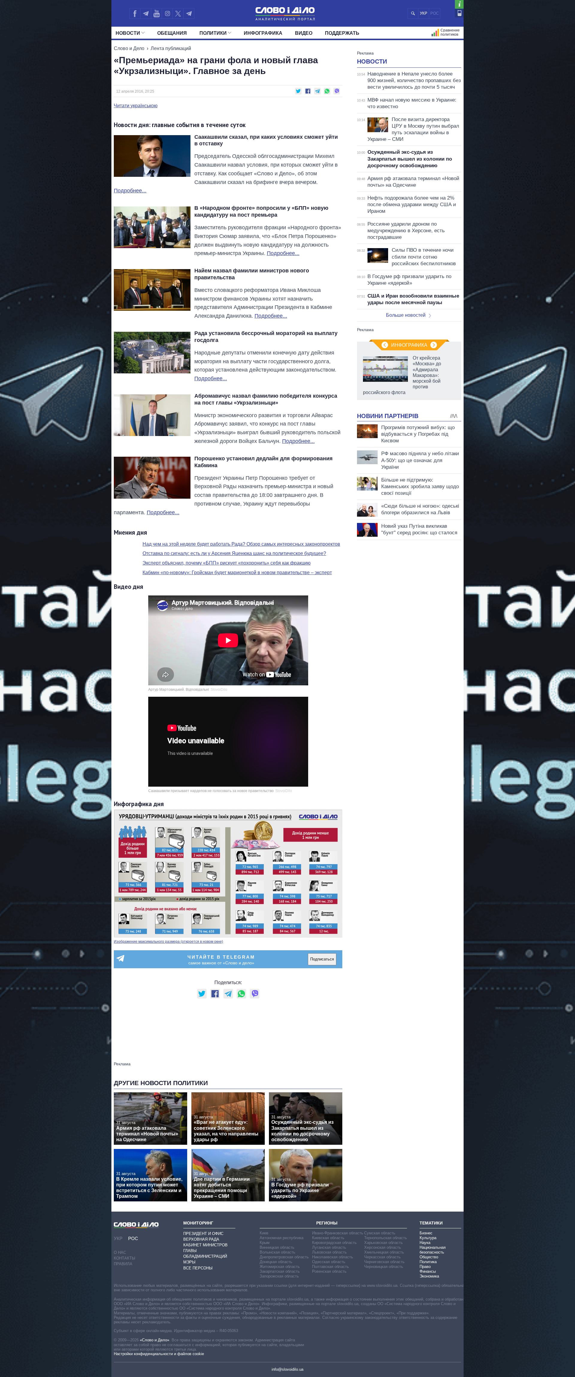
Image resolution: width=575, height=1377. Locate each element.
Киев (264, 1233)
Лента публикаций (171, 48)
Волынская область (277, 1252)
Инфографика (263, 33)
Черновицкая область (383, 1266)
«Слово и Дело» (154, 1340)
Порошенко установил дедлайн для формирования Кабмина (263, 462)
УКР (423, 13)
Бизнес (426, 1233)
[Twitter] (178, 13)
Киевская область (328, 1238)
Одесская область (328, 1262)
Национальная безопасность (433, 1249)
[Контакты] (459, 13)
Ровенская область (329, 1271)
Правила (123, 1264)
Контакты (124, 1258)
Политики (213, 33)
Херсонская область (382, 1247)
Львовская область (329, 1252)
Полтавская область (330, 1266)
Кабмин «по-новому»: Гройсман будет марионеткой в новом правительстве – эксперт (237, 572)
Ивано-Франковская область (337, 1233)
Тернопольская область (385, 1238)
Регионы (327, 1223)
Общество (429, 1257)
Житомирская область (280, 1266)
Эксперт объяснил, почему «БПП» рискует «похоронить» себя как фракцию (227, 562)
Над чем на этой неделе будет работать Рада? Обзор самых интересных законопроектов (241, 544)
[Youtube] (156, 13)
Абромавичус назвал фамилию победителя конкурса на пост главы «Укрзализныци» (265, 399)
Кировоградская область (334, 1242)
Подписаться (322, 959)
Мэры (189, 1262)
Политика (428, 1262)
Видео (303, 33)
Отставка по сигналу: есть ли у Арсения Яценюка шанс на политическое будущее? (234, 553)
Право (425, 1266)
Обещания (172, 33)
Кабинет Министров (205, 1245)
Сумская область (379, 1233)
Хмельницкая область (384, 1252)
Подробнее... (130, 191)
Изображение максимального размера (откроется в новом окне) (168, 941)
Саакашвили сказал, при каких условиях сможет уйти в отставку (266, 140)
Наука (425, 1242)
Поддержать (342, 33)
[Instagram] (167, 13)
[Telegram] (145, 13)
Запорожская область (279, 1276)
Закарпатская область (280, 1271)
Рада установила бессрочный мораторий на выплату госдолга (266, 336)
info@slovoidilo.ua (287, 1369)
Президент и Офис (203, 1233)
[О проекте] (459, 4)
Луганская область (329, 1247)
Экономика (429, 1276)
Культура (428, 1238)
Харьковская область (383, 1242)
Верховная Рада (201, 1239)
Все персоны (198, 1268)
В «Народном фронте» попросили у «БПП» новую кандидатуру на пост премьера (261, 211)
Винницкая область (277, 1247)
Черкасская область (382, 1257)
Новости (128, 33)
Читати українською (136, 105)
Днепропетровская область (284, 1257)
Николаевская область (332, 1257)
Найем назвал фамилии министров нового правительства (251, 274)
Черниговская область (384, 1262)
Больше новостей (406, 315)
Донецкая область (276, 1262)
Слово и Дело (129, 48)
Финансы (428, 1271)
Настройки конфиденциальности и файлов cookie (159, 1354)
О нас (120, 1252)
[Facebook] (134, 13)
